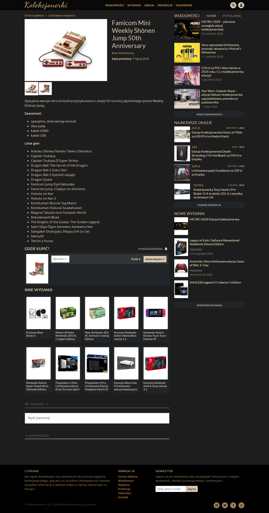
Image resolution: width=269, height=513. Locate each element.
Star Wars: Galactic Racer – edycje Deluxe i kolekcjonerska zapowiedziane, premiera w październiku (222, 96)
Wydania (134, 5)
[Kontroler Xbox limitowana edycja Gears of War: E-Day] (181, 268)
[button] (233, 5)
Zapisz (191, 489)
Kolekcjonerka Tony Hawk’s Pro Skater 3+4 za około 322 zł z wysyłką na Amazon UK (217, 193)
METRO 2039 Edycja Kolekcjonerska (214, 219)
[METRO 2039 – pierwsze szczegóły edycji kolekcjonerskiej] (187, 29)
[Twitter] (225, 505)
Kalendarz (184, 5)
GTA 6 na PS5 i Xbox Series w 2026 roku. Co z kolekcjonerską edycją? (222, 71)
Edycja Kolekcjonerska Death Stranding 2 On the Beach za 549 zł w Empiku (216, 155)
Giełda (149, 5)
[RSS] (217, 505)
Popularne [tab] (232, 15)
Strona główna (34, 15)
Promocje (165, 5)
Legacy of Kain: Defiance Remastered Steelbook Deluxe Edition (214, 242)
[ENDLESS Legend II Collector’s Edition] (181, 289)
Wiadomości (114, 5)
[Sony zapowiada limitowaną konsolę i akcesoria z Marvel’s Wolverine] (187, 53)
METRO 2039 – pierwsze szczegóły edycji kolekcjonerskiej (218, 25)
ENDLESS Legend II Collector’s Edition (215, 282)
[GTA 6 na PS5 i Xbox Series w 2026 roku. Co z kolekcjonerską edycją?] (187, 76)
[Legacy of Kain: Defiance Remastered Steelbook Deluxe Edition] (181, 247)
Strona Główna (127, 476)
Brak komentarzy (123, 53)
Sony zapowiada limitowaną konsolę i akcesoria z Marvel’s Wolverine (221, 48)
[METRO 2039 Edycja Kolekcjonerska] (181, 226)
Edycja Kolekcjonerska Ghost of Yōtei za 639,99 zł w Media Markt (217, 134)
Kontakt (123, 497)
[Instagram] (241, 505)
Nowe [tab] (211, 15)
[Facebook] (233, 505)
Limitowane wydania (61, 15)
